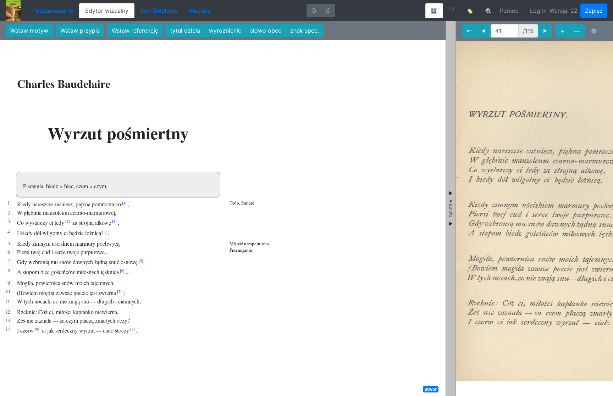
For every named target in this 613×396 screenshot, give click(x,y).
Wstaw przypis (80, 30)
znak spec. (304, 30)
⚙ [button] (593, 30)
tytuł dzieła (185, 30)
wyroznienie (225, 30)
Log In (538, 10)
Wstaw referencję (135, 30)
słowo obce (265, 30)
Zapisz (594, 10)
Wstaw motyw (29, 30)
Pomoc (509, 10)
